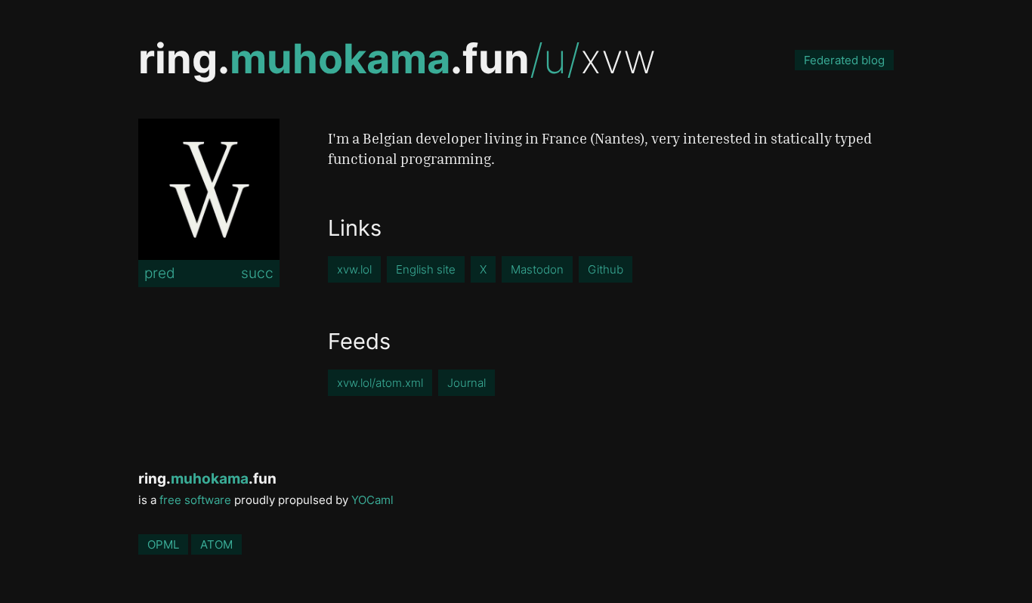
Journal (466, 383)
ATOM (216, 544)
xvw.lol (354, 269)
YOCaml (372, 500)
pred (159, 273)
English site (426, 269)
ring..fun (334, 58)
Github (605, 269)
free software (195, 500)
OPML (163, 544)
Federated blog (844, 60)
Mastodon (537, 269)
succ (257, 273)
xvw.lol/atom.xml (380, 383)
